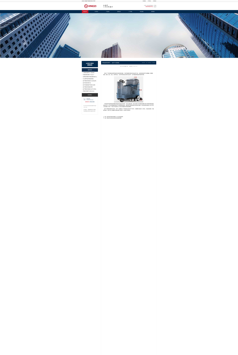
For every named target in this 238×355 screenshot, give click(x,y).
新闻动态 (119, 11)
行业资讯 (153, 62)
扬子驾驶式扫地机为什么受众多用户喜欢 (90, 80)
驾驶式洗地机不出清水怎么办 (88, 91)
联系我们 (153, 11)
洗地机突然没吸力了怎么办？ (88, 74)
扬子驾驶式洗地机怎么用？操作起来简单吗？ (90, 89)
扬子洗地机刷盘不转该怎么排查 (89, 84)
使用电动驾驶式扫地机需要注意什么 (90, 76)
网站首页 (85, 11)
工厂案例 (130, 11)
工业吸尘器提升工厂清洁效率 (88, 72)
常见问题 (141, 11)
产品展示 (107, 11)
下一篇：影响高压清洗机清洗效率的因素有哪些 (112, 118)
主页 (146, 62)
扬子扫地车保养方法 (87, 82)
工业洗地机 (139, 103)
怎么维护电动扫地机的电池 (88, 78)
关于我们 (96, 11)
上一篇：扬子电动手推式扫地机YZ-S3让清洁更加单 (113, 116)
